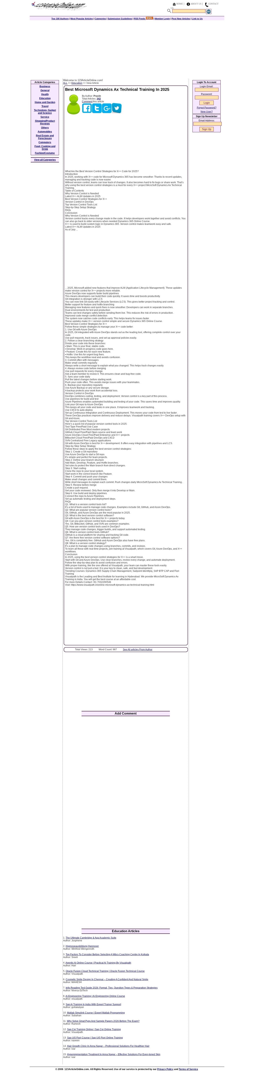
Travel (44, 106)
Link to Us (197, 18)
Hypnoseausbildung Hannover (82, 946)
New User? (207, 111)
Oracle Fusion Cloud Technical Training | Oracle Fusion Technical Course (105, 971)
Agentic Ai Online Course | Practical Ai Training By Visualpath (98, 962)
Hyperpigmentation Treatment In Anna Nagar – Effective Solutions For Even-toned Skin (113, 1054)
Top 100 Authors (60, 18)
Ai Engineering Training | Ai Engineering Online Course (95, 996)
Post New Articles (181, 18)
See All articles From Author (137, 649)
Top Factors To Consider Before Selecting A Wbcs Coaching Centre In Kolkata (107, 954)
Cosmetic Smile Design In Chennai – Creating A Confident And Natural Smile (107, 979)
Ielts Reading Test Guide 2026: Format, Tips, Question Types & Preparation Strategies (112, 987)
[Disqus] (125, 771)
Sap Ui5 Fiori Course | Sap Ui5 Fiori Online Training (95, 1037)
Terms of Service (188, 1069)
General (44, 90)
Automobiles (45, 131)
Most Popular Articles (81, 18)
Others (45, 127)
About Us (195, 4)
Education (76, 83)
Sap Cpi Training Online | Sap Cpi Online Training (94, 1029)
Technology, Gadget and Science (45, 111)
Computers (44, 142)
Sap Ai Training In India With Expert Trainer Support (93, 1004)
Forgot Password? (206, 107)
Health (45, 94)
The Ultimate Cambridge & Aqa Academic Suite (91, 937)
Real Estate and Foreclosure (45, 137)
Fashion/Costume (45, 153)
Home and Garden (45, 102)
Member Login (162, 18)
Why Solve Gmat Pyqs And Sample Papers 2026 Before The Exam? (103, 1021)
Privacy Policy (165, 1069)
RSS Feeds (140, 18)
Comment (87, 101)
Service (44, 117)
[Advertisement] (127, 49)
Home (179, 4)
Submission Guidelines (120, 18)
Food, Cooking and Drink (45, 147)
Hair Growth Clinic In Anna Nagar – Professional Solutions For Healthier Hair (108, 1046)
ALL (65, 83)
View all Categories (45, 159)
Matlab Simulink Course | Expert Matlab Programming (96, 1012)
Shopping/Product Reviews (45, 122)
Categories (100, 18)
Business (44, 86)
